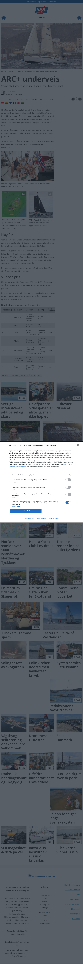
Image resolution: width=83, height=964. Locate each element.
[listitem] (41, 475)
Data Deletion (29, 518)
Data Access (41, 518)
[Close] (79, 446)
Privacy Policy (53, 518)
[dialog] (41, 482)
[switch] (68, 479)
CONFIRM (26, 511)
